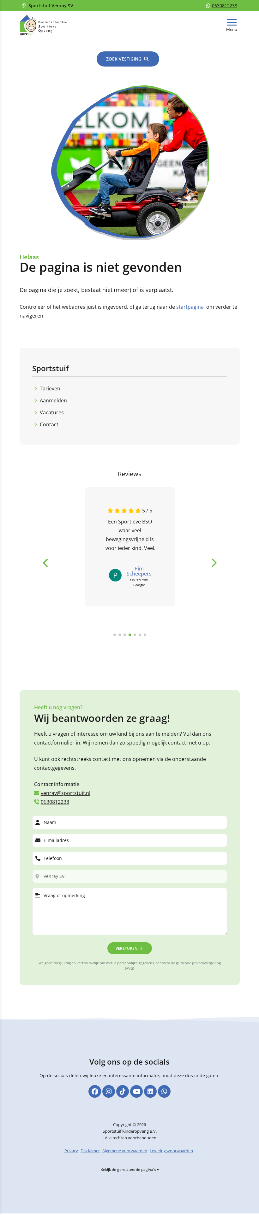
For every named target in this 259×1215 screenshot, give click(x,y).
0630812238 (224, 6)
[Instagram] (108, 1091)
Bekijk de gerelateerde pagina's (128, 1169)
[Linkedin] (150, 1091)
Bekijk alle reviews (97, 645)
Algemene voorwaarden (124, 1151)
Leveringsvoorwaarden (171, 1151)
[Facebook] (94, 1091)
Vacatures (51, 412)
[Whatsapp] (164, 1091)
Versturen (126, 948)
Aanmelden (53, 400)
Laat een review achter (154, 645)
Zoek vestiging (124, 59)
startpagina (190, 306)
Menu (231, 29)
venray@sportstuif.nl (65, 793)
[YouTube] (136, 1091)
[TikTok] (122, 1091)
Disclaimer (90, 1151)
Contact (48, 424)
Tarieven (49, 388)
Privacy (71, 1151)
